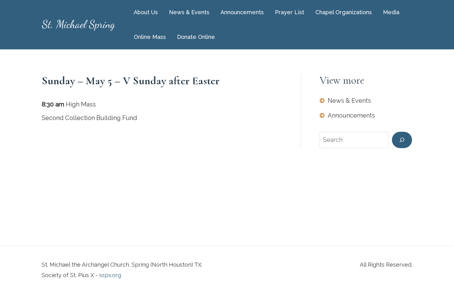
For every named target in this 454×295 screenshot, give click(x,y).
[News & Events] (345, 100)
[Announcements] (347, 115)
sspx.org (110, 275)
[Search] (402, 140)
